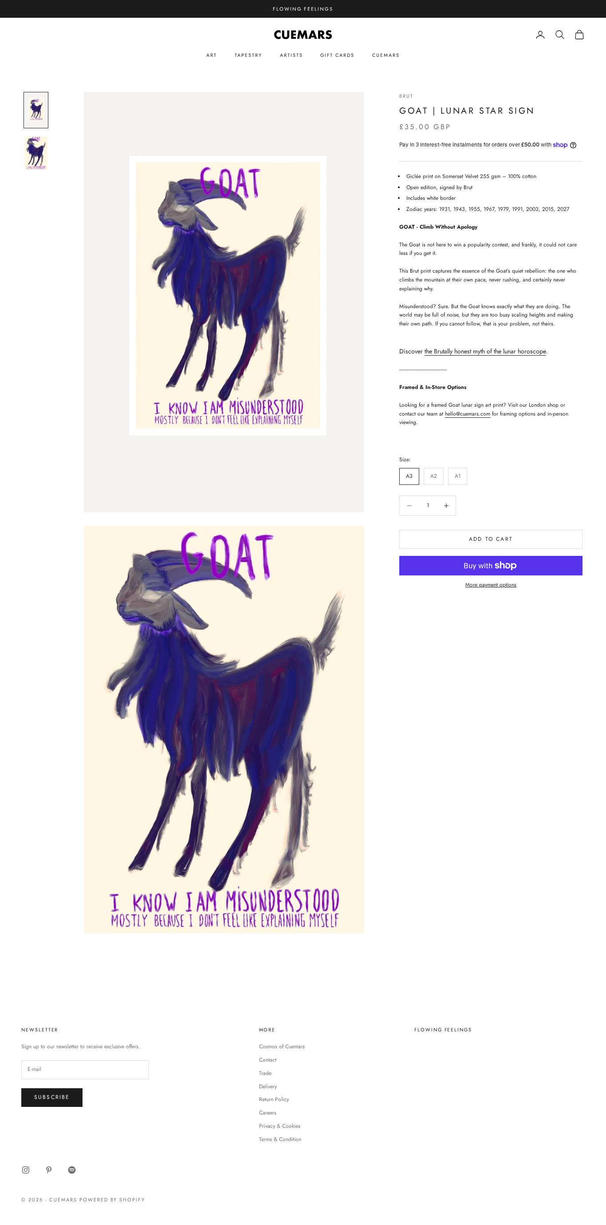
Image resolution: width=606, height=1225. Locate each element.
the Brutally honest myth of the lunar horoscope (485, 351)
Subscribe (52, 1097)
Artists (291, 55)
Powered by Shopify (112, 1199)
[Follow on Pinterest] (48, 1170)
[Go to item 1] (36, 110)
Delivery (268, 1086)
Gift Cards (337, 55)
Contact (267, 1060)
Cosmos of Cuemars (282, 1047)
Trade (265, 1073)
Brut (406, 95)
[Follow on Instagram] (25, 1170)
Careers (267, 1113)
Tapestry (248, 55)
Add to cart (491, 539)
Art (211, 55)
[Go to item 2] (36, 152)
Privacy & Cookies (279, 1126)
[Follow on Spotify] (71, 1170)
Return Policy (274, 1099)
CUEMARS (386, 55)
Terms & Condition (280, 1139)
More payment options (490, 585)
